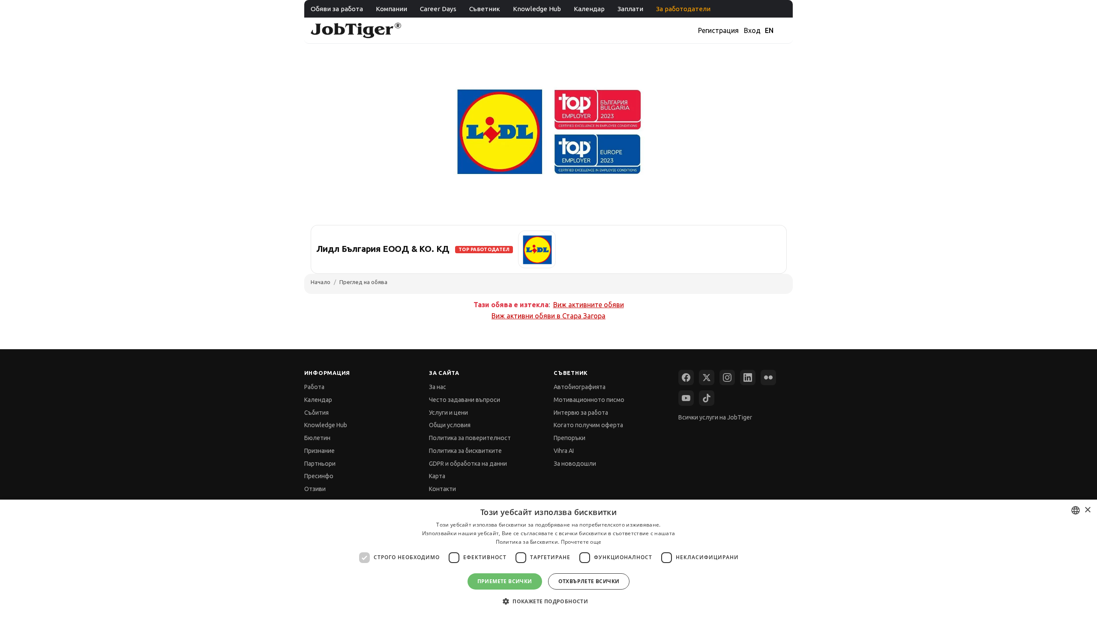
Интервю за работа (581, 412)
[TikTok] (706, 398)
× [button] (1087, 510)
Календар (589, 8)
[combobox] (1075, 510)
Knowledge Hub (537, 8)
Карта (437, 476)
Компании (391, 8)
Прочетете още (581, 541)
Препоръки (569, 437)
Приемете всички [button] (504, 581)
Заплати (630, 8)
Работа (314, 386)
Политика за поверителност (470, 437)
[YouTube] (686, 398)
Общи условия (450, 425)
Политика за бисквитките (465, 450)
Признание (319, 450)
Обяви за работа (337, 8)
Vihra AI (564, 450)
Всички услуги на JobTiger (715, 417)
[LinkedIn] (747, 377)
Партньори (320, 463)
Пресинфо (318, 476)
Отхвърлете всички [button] (589, 581)
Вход (752, 30)
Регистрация (718, 30)
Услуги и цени (448, 412)
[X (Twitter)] (706, 377)
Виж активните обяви (588, 304)
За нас (437, 386)
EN (769, 30)
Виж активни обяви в (548, 316)
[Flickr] (768, 377)
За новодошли (575, 463)
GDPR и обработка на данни (468, 463)
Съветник (484, 8)
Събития (316, 412)
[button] (548, 601)
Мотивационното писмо (589, 399)
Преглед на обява (363, 282)
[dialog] (548, 558)
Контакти (442, 488)
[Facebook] (686, 377)
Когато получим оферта (588, 425)
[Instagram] (727, 377)
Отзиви (315, 488)
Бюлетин (317, 437)
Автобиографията (579, 386)
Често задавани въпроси (464, 399)
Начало (320, 282)
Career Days (438, 8)
